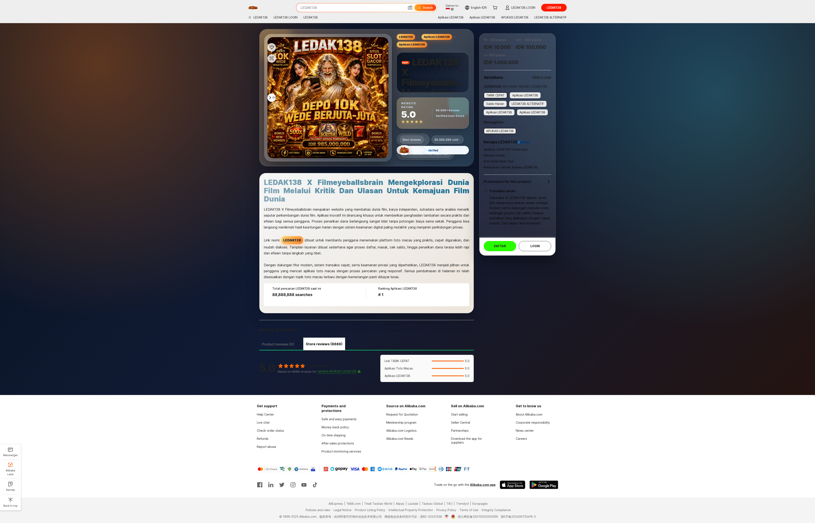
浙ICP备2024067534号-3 (518, 516)
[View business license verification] (447, 517)
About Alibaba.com (529, 414)
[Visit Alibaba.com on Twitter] (282, 485)
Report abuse (266, 446)
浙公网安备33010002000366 (478, 516)
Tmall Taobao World (378, 503)
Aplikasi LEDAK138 (437, 36)
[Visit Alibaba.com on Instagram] (293, 485)
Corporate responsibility (533, 422)
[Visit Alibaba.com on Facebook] (260, 485)
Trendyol (462, 503)
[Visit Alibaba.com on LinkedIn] (271, 485)
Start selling (459, 414)
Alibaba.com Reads (399, 438)
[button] (410, 7)
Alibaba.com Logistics (401, 430)
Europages (480, 503)
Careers (521, 438)
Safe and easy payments (339, 419)
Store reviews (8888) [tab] (324, 344)
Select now (541, 77)
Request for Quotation (402, 414)
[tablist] (366, 343)
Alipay (400, 503)
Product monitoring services (341, 451)
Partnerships (460, 430)
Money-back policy (335, 427)
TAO (449, 503)
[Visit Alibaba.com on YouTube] (304, 485)
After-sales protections (338, 443)
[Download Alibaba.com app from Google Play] (544, 485)
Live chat (263, 422)
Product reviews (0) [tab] (278, 344)
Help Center (265, 414)
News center (525, 430)
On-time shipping (334, 435)
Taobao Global (432, 503)
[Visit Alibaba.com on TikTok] (315, 485)
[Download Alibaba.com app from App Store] (512, 485)
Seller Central (460, 422)
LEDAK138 (406, 36)
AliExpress (336, 503)
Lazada (413, 503)
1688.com (354, 503)
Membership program (401, 422)
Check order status (270, 430)
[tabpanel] (366, 368)
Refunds (262, 438)
